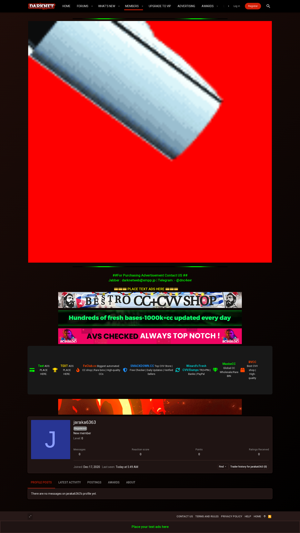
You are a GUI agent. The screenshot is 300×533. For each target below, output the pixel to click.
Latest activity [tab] (69, 482)
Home (257, 516)
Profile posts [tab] (41, 482)
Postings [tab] (94, 482)
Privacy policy (231, 516)
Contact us (185, 516)
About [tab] (130, 482)
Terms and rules (207, 516)
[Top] (264, 516)
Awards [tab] (114, 482)
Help (248, 516)
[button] (92, 6)
